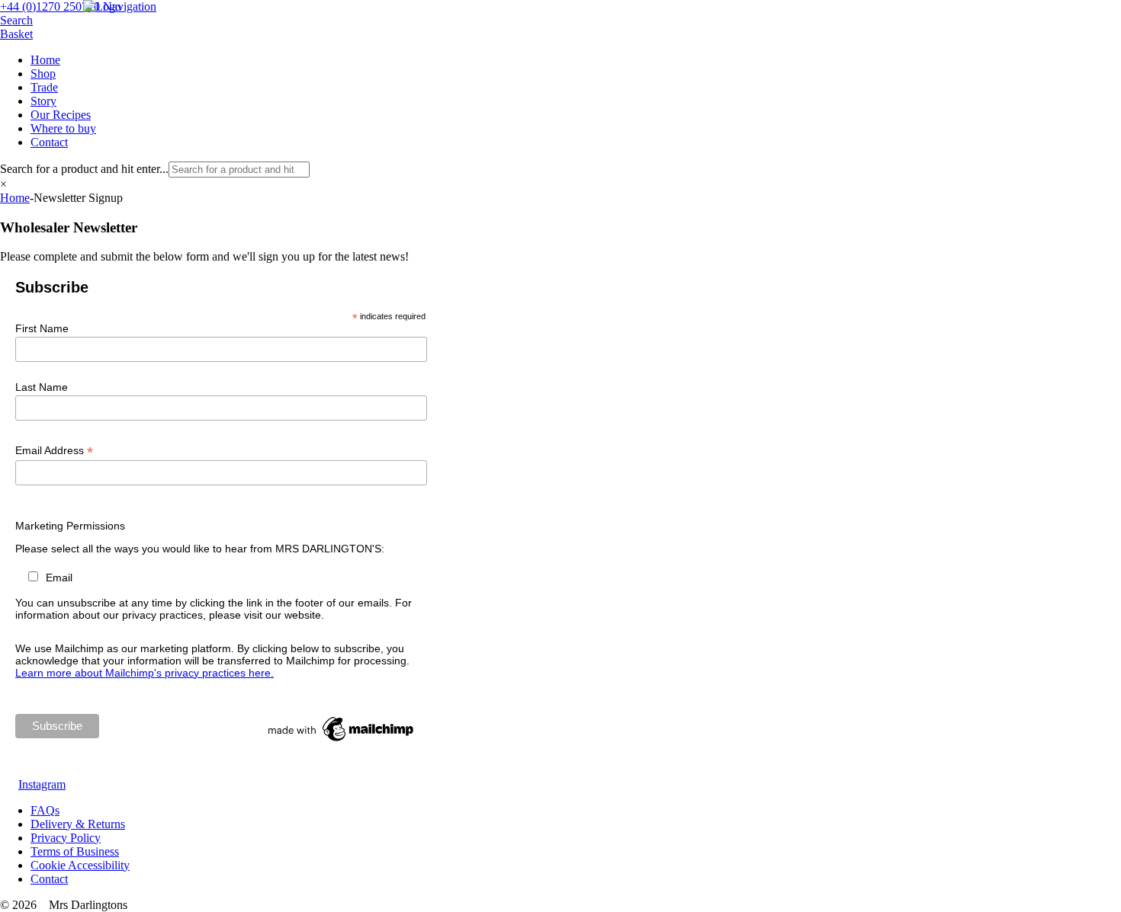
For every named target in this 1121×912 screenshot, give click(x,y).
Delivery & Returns (78, 824)
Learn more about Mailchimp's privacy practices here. (144, 673)
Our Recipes (61, 114)
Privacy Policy (66, 837)
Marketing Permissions (70, 526)
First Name (42, 328)
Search (16, 20)
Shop (43, 73)
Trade (44, 87)
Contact (49, 142)
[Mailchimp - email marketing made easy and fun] (342, 741)
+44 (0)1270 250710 (50, 6)
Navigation (129, 6)
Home (45, 59)
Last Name (41, 387)
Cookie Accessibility (80, 865)
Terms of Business (75, 851)
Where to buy (63, 128)
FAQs (45, 810)
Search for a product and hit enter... (84, 168)
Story (43, 100)
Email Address (54, 450)
